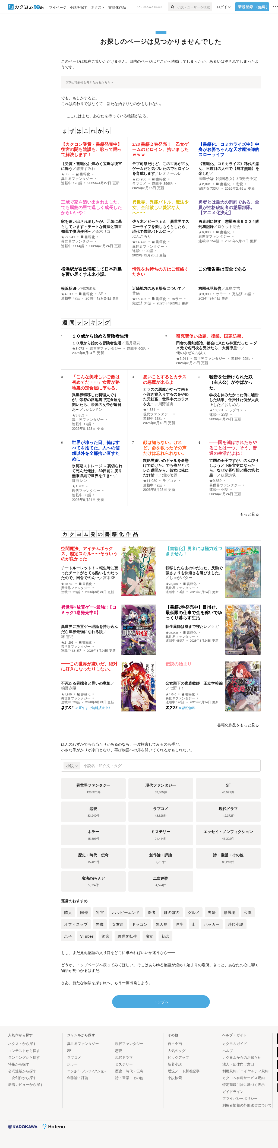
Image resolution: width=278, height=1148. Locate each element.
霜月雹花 (132, 342)
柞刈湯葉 (88, 288)
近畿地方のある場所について (157, 288)
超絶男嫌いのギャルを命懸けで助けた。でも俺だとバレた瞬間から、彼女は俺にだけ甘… (166, 467)
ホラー (177, 298)
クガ (215, 626)
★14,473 (139, 242)
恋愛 (239, 184)
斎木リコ (102, 231)
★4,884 (149, 409)
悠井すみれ (85, 168)
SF (101, 293)
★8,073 (78, 348)
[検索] (172, 6)
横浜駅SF (69, 288)
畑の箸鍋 (169, 475)
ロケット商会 (228, 226)
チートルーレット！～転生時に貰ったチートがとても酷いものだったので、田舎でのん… (89, 572)
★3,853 (78, 415)
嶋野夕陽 (68, 688)
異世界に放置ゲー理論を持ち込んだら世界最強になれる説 (89, 629)
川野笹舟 (165, 403)
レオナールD (170, 173)
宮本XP (109, 577)
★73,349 (172, 584)
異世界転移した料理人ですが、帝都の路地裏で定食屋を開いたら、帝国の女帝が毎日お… (96, 402)
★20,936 (139, 179)
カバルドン (92, 409)
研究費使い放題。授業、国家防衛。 (211, 336)
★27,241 (68, 237)
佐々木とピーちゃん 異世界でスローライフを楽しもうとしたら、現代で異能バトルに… (160, 226)
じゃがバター (180, 577)
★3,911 (182, 358)
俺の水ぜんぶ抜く (191, 352)
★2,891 (204, 184)
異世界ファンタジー (77, 178)
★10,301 (216, 410)
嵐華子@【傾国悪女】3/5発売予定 (227, 178)
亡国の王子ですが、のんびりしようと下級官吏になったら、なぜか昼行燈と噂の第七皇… (234, 467)
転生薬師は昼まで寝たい (186, 626)
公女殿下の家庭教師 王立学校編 (194, 683)
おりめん (232, 404)
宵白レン (79, 480)
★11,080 (150, 480)
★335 (65, 174)
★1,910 (66, 694)
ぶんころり (141, 236)
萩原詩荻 (228, 475)
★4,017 (67, 294)
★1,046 (171, 694)
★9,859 (215, 480)
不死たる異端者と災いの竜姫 (85, 683)
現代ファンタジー (157, 414)
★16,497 (139, 299)
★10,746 (67, 584)
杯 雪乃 (67, 636)
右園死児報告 (209, 288)
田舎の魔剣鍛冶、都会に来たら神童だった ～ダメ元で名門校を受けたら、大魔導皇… (216, 345)
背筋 (136, 293)
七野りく (177, 688)
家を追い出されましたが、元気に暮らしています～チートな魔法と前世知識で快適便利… (91, 226)
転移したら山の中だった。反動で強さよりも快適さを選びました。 (194, 570)
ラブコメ (139, 183)
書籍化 (85, 174)
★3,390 (204, 294)
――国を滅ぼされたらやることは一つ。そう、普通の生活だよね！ (233, 448)
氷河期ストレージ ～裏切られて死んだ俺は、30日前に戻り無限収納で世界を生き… (97, 470)
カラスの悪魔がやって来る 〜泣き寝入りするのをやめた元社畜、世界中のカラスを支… (166, 396)
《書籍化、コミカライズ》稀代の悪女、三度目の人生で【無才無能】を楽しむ (228, 168)
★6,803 (204, 232)
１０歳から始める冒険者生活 (100, 336)
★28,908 (172, 633)
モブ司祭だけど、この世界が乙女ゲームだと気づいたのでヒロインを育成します (160, 168)
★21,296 (67, 642)
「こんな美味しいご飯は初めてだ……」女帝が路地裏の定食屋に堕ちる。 (96, 382)
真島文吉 (232, 288)
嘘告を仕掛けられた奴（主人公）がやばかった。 (231, 382)
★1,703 (78, 486)
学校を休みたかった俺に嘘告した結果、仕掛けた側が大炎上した (234, 399)
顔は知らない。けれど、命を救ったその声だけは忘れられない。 (165, 448)
